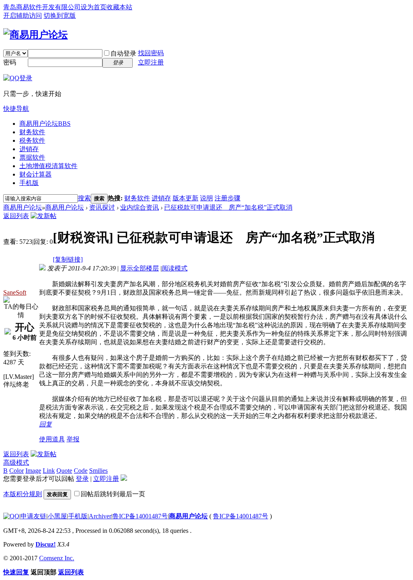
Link (49, 470)
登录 (82, 478)
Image (33, 470)
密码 (9, 62)
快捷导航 (16, 108)
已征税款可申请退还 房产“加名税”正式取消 (228, 207)
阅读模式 (175, 268)
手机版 (29, 182)
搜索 (84, 198)
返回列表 (16, 215)
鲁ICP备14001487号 (140, 516)
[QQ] (11, 516)
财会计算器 (35, 174)
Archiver (100, 516)
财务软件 (32, 132)
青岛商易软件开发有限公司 (42, 7)
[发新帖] (43, 215)
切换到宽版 (60, 15)
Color (16, 470)
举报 (73, 439)
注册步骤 (227, 198)
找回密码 (151, 53)
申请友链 (33, 516)
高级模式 (16, 462)
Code (81, 470)
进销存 (29, 149)
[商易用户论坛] (35, 34)
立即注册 (151, 62)
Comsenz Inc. (56, 558)
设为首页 (93, 7)
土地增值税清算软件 (48, 165)
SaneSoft (14, 292)
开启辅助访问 (22, 15)
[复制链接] (68, 259)
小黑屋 (57, 516)
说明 (206, 198)
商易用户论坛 (45, 123)
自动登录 (123, 53)
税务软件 (32, 140)
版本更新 (185, 198)
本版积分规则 (22, 494)
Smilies (98, 470)
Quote (64, 470)
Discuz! (45, 544)
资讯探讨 (102, 207)
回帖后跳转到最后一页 (113, 494)
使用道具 (52, 439)
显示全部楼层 (139, 268)
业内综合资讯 (139, 207)
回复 (45, 424)
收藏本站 (119, 7)
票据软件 (32, 157)
